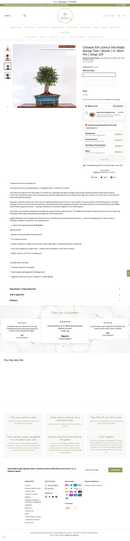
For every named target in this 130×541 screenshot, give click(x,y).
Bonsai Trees (15, 27)
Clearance (65, 32)
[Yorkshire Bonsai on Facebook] (49, 497)
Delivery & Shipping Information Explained (33, 501)
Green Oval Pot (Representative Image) (100, 85)
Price (85, 91)
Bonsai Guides (32, 37)
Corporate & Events (95, 37)
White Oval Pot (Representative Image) (99, 80)
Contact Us (29, 511)
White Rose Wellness (72, 535)
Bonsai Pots (29, 27)
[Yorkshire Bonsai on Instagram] (46, 497)
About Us (28, 508)
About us (43, 37)
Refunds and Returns (33, 488)
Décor (96, 27)
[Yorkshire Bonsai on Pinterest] (56, 497)
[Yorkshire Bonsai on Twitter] (53, 497)
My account (29, 523)
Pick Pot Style (88, 70)
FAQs (63, 37)
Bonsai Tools (58, 27)
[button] (104, 67)
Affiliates (28, 505)
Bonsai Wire (72, 27)
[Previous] (7, 45)
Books (105, 27)
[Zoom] (44, 76)
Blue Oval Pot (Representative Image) (99, 75)
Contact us (54, 37)
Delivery (28, 497)
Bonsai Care (85, 27)
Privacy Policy (30, 491)
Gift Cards (115, 27)
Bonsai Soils (43, 27)
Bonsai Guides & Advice (93, 485)
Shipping (96, 172)
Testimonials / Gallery (76, 37)
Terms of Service (31, 494)
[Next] (7, 106)
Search (27, 485)
